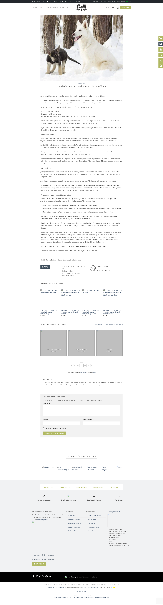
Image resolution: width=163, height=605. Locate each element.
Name (45, 419)
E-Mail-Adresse (88, 419)
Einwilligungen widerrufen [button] (102, 597)
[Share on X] (74, 365)
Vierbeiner (81, 83)
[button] (36, 1)
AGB (109, 584)
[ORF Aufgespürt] (107, 470)
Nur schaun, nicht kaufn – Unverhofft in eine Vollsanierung (48, 312)
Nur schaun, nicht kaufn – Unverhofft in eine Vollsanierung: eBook (90, 312)
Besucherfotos (64, 584)
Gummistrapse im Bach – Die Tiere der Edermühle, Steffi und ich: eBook (112, 312)
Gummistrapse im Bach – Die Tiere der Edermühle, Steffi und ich (70, 312)
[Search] (130, 1)
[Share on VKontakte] (84, 365)
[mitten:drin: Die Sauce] (92, 470)
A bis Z (88, 584)
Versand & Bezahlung (78, 584)
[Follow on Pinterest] (46, 576)
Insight (55, 587)
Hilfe (109, 1)
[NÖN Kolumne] (48, 470)
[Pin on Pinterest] (81, 365)
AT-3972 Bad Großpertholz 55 (90, 587)
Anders (109, 349)
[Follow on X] (43, 576)
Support (50, 587)
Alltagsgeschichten (118, 1)
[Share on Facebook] (71, 365)
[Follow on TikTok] (45, 1)
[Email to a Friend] (78, 365)
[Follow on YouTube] (47, 1)
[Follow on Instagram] (43, 1)
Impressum (115, 584)
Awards (55, 584)
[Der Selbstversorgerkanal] (62, 470)
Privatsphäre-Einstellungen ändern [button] (63, 597)
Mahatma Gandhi (81, 349)
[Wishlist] (113, 8)
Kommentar (47, 403)
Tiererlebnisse (51, 7)
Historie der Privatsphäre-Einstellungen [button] (83, 597)
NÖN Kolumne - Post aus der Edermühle (108, 325)
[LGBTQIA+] (127, 1)
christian (91, 92)
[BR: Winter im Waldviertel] (77, 470)
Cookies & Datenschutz (99, 584)
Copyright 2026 (62, 587)
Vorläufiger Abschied (53, 349)
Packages (63, 7)
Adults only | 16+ (97, 1)
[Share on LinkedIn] (88, 365)
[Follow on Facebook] (42, 1)
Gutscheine (48, 584)
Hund (94, 372)
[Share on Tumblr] (91, 365)
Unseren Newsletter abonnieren (55, 428)
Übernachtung (37, 7)
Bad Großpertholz (42, 520)
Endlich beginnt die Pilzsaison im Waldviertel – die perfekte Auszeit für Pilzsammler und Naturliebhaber (118, 534)
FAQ (105, 1)
